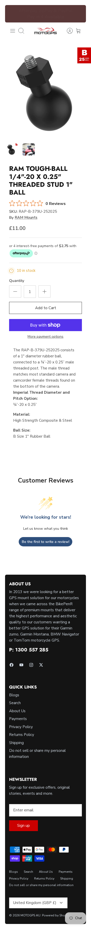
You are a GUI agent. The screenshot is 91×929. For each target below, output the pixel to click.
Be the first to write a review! (45, 541)
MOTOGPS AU (30, 915)
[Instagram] (31, 664)
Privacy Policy (21, 726)
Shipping (16, 742)
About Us (17, 710)
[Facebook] (11, 664)
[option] (45, 92)
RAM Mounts (26, 217)
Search (15, 702)
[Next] (79, 14)
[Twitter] (41, 664)
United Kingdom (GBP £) (34, 902)
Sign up (23, 825)
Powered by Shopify (56, 915)
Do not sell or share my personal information (41, 885)
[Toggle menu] (12, 30)
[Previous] (12, 14)
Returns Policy (21, 734)
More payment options (45, 337)
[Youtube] (21, 664)
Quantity (16, 280)
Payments (18, 718)
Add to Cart (45, 307)
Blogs (14, 695)
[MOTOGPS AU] (45, 30)
